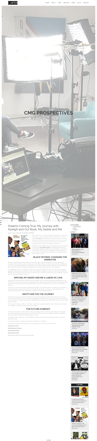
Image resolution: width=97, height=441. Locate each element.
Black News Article (13, 333)
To (48, 440)
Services (66, 2)
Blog (79, 2)
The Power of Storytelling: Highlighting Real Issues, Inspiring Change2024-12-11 (78, 326)
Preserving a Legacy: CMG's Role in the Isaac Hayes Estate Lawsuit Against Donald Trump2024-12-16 (79, 276)
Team (59, 2)
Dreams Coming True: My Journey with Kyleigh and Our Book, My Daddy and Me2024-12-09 (79, 426)
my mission (38, 238)
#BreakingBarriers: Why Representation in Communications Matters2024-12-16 (78, 252)
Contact (86, 2)
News (74, 228)
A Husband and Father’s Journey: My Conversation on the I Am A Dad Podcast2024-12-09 (79, 402)
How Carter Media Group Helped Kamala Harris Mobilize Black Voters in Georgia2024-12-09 (79, 350)
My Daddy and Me (45, 247)
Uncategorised (77, 226)
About (53, 2)
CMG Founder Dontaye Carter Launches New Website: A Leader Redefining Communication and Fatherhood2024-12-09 (79, 375)
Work (73, 2)
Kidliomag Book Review (15, 328)
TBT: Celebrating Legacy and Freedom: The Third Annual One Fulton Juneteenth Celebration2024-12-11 (79, 301)
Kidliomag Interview (13, 330)
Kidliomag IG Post (13, 326)
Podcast (75, 229)
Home (47, 2)
